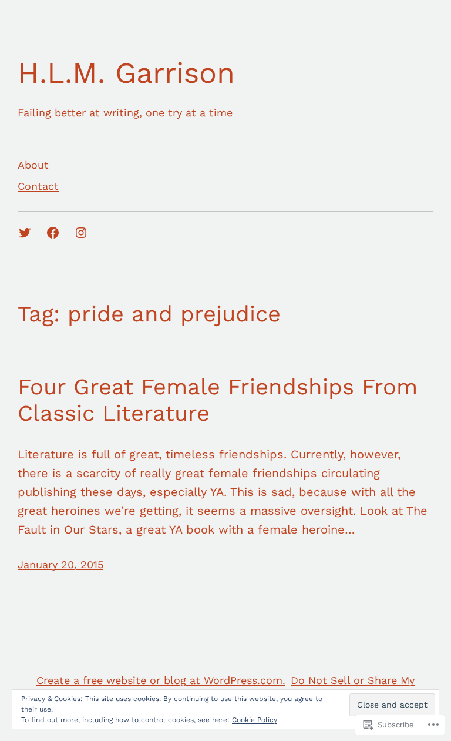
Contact (38, 186)
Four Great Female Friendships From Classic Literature (218, 400)
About (33, 165)
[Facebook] (53, 233)
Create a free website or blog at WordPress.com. (160, 680)
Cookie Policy (254, 720)
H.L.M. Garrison (126, 72)
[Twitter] (25, 233)
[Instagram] (81, 233)
